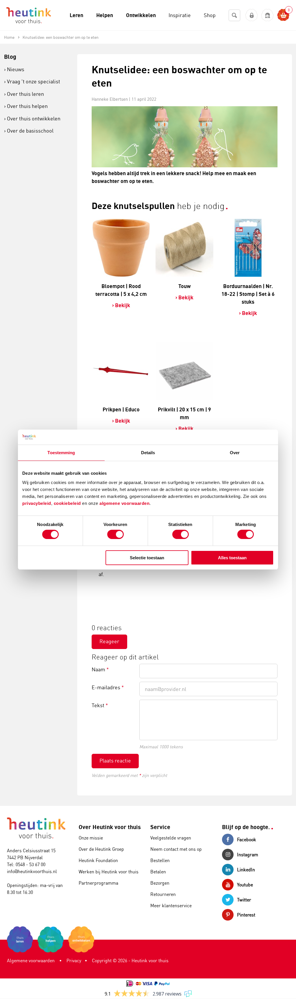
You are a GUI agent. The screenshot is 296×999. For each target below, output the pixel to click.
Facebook (246, 839)
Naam (100, 669)
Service (160, 827)
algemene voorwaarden (124, 503)
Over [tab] (235, 452)
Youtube (245, 885)
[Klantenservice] (267, 15)
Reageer (109, 641)
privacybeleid (36, 503)
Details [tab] (148, 452)
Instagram (247, 854)
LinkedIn (246, 869)
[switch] (115, 534)
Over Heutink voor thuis (110, 827)
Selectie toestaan (147, 557)
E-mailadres (108, 687)
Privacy (73, 960)
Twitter (244, 900)
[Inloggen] (251, 15)
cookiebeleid (68, 503)
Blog (10, 56)
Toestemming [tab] (61, 452)
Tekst (100, 705)
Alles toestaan (232, 557)
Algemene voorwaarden (31, 960)
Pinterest (246, 915)
